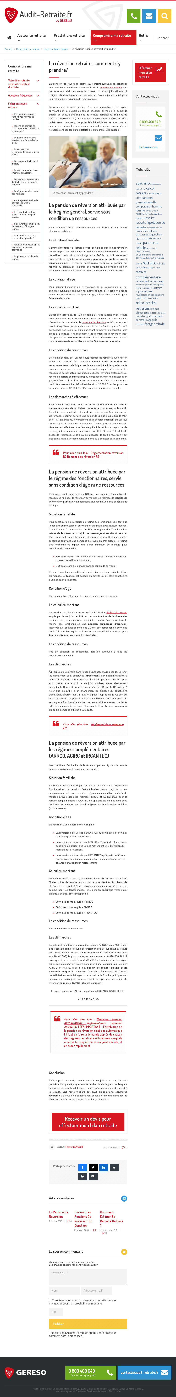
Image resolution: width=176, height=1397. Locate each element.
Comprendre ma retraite (20, 68)
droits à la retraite (117, 612)
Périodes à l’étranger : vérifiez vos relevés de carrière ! (24, 117)
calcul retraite (145, 190)
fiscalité (140, 218)
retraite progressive (144, 287)
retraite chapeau (153, 267)
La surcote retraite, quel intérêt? (25, 162)
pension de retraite (111, 87)
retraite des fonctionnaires (149, 281)
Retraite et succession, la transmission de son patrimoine (26, 247)
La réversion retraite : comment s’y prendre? (23, 236)
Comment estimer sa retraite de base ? (111, 1219)
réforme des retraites (146, 305)
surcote (139, 316)
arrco (147, 183)
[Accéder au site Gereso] (25, 1372)
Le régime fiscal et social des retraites (25, 192)
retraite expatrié (156, 284)
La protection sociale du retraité (25, 257)
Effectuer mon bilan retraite (145, 72)
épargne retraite (155, 323)
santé (163, 312)
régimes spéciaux (152, 312)
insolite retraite (145, 220)
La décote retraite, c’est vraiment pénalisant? (25, 171)
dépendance (157, 214)
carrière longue (154, 193)
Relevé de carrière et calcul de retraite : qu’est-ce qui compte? (25, 128)
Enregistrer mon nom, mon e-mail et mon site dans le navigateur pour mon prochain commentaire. (82, 1302)
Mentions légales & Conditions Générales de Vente (81, 1391)
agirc (139, 183)
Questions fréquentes (20, 95)
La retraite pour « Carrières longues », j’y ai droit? (25, 152)
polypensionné (143, 254)
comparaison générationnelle (146, 199)
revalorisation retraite (147, 298)
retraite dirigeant (143, 284)
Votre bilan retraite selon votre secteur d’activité (19, 84)
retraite (149, 262)
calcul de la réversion (94, 322)
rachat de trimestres (148, 257)
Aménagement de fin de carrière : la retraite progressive (25, 203)
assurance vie (156, 184)
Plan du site (114, 1391)
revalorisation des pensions (150, 294)
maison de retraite (154, 227)
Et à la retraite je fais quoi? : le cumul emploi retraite (23, 215)
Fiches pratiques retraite (17, 105)
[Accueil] (38, 8)
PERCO (148, 251)
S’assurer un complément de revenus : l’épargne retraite (26, 226)
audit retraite (141, 189)
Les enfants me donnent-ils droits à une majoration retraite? (25, 182)
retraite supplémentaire (149, 289)
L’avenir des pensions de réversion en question (83, 1219)
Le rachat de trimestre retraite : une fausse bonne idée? (25, 140)
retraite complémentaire (148, 274)
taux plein (147, 316)
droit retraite (148, 214)
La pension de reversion (58, 1214)
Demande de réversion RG (83, 456)
